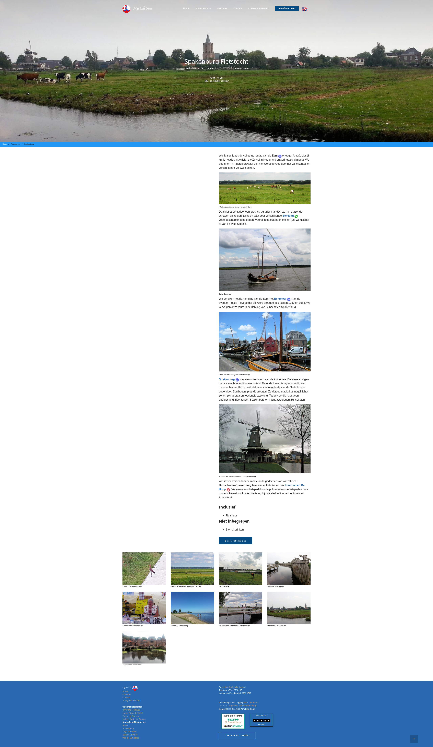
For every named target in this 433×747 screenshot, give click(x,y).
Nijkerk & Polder (129, 735)
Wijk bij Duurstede (130, 738)
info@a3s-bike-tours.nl (235, 687)
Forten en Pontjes (130, 716)
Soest (125, 725)
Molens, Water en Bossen (134, 719)
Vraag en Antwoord (258, 8)
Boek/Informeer (286, 8)
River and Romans (131, 710)
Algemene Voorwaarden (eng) (242, 705)
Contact (237, 8)
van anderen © (252, 702)
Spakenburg (128, 728)
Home (186, 8)
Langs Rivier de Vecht (132, 713)
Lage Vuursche (129, 731)
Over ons (222, 8)
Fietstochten (202, 8)
